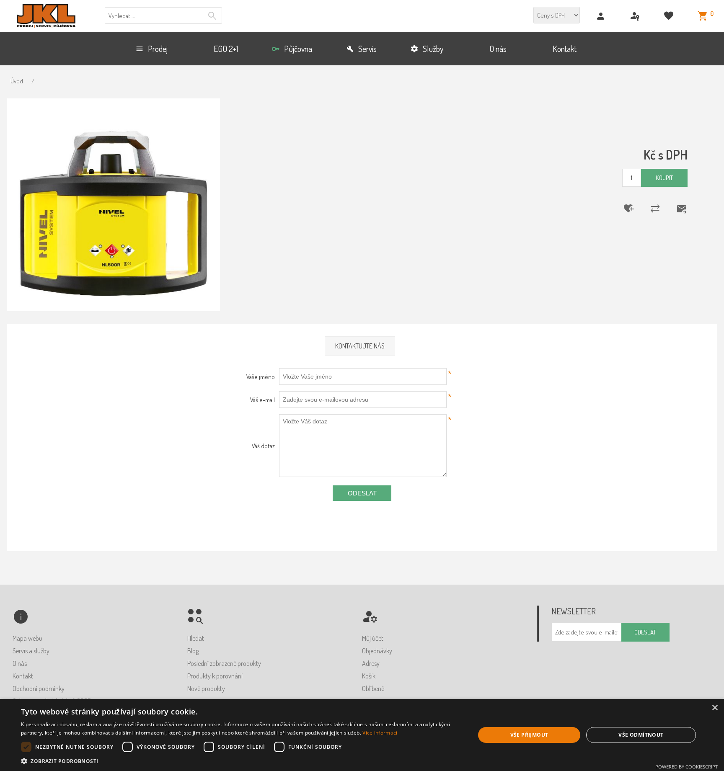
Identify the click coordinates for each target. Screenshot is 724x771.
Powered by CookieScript (686, 766)
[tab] (360, 346)
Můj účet (372, 638)
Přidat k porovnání (650, 208)
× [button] (714, 708)
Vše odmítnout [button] (640, 734)
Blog (193, 651)
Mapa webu (27, 638)
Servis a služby (31, 651)
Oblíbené (373, 688)
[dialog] (362, 735)
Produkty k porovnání (215, 676)
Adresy (371, 663)
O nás (20, 663)
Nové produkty (206, 688)
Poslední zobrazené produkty (224, 663)
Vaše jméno (260, 377)
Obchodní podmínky (39, 688)
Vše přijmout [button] (529, 734)
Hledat (213, 16)
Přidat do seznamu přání (623, 208)
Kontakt (23, 676)
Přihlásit (635, 16)
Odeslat (362, 493)
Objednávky (377, 651)
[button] (241, 761)
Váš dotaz (263, 446)
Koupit (664, 178)
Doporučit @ (676, 208)
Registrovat (601, 16)
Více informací (379, 732)
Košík (368, 676)
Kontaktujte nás (360, 346)
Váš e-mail (262, 400)
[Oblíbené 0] (669, 16)
